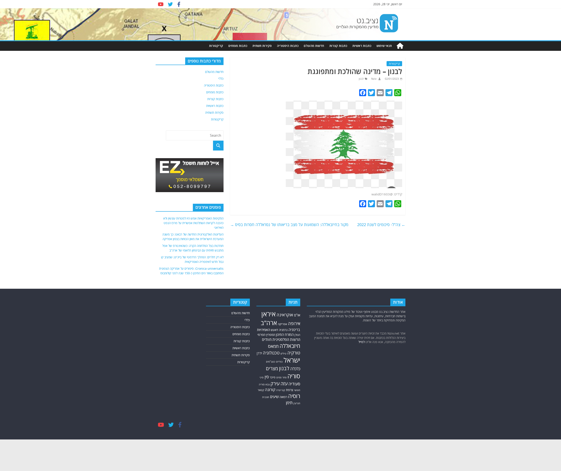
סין (267, 376)
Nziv (373, 79)
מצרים (272, 368)
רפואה (283, 397)
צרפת (289, 390)
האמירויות (263, 329)
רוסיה (294, 396)
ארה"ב (269, 323)
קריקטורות (216, 46)
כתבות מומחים (237, 46)
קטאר (261, 390)
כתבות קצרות (338, 46)
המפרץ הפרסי (266, 335)
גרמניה (283, 330)
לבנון (361, 79)
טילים (283, 353)
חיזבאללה (290, 345)
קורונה (270, 389)
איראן (268, 314)
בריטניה (294, 329)
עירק (275, 383)
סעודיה (294, 384)
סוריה (294, 376)
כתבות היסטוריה (287, 46)
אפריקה (282, 324)
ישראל (292, 360)
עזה (284, 383)
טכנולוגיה (271, 353)
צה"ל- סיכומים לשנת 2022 (381, 224)
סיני (261, 377)
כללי (221, 78)
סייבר (272, 377)
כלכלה (295, 368)
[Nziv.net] (399, 46)
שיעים (274, 396)
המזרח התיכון (285, 334)
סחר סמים (281, 377)
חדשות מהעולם (314, 46)
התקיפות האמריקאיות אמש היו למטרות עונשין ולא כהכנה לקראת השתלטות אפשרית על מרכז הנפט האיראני (193, 223)
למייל (361, 342)
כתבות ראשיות (361, 46)
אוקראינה (285, 315)
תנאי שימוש (384, 46)
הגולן (297, 335)
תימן (289, 402)
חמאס (273, 346)
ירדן (259, 353)
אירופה (294, 323)
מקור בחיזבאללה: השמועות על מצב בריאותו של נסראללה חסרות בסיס (289, 224)
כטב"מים (270, 361)
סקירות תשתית (262, 46)
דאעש (274, 330)
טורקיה (293, 353)
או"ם (297, 315)
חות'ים (267, 339)
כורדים (279, 361)
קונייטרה (280, 390)
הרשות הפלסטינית (286, 339)
